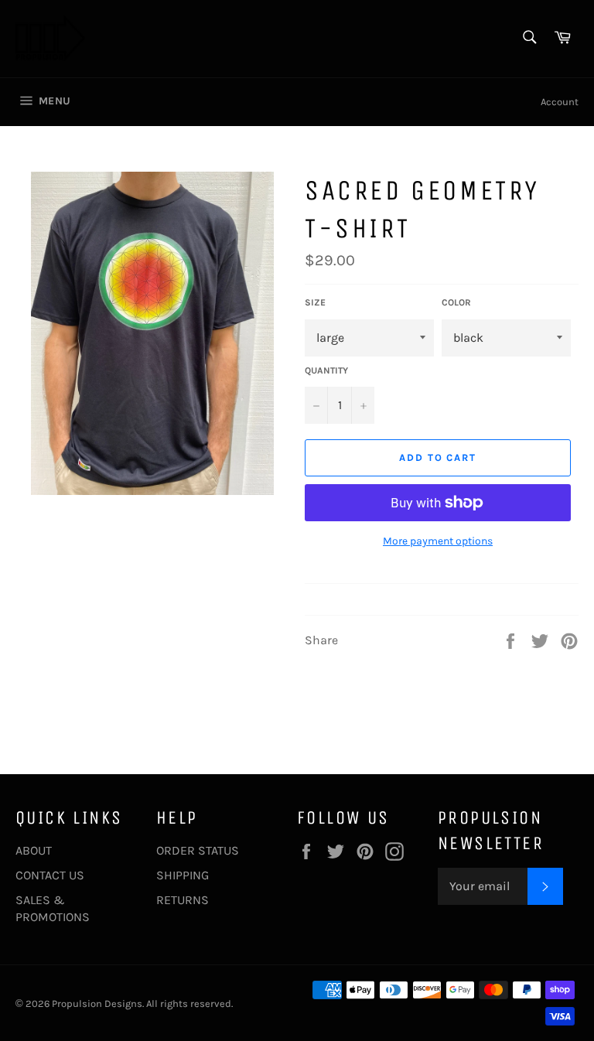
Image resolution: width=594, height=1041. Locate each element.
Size (315, 302)
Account (560, 102)
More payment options (438, 541)
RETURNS (182, 900)
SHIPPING (182, 875)
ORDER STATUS (197, 850)
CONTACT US (49, 875)
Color (456, 302)
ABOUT (33, 850)
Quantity (326, 370)
